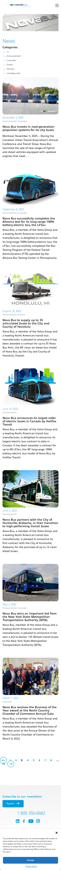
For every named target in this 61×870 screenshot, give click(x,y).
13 (3, 764)
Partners (21, 314)
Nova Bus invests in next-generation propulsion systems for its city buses (28, 128)
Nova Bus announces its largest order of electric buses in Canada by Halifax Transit (29, 421)
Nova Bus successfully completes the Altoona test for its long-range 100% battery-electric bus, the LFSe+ (29, 222)
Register (11, 803)
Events (10, 64)
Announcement (10, 121)
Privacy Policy (31, 866)
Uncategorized (13, 73)
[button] (56, 832)
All (8, 51)
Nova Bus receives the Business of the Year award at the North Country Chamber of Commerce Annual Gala (30, 710)
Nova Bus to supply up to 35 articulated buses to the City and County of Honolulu (26, 323)
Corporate (22, 121)
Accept (30, 860)
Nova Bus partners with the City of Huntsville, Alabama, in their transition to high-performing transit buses (30, 523)
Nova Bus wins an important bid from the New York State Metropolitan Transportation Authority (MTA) (30, 617)
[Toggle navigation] (57, 5)
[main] (30, 391)
